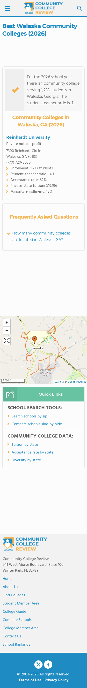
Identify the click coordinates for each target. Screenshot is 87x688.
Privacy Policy (56, 680)
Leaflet (59, 382)
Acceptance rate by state (32, 452)
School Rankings (16, 645)
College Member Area (20, 628)
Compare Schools (17, 620)
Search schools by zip (29, 416)
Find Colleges (14, 595)
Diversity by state (26, 460)
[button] (34, 340)
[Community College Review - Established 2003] (43, 8)
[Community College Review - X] (38, 664)
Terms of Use (30, 680)
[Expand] (6, 341)
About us (10, 587)
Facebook (48, 664)
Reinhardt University (28, 137)
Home (7, 579)
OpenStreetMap (77, 382)
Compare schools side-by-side (37, 424)
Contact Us (12, 636)
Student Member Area (21, 603)
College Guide (14, 612)
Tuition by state (25, 445)
